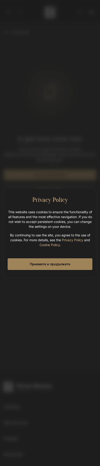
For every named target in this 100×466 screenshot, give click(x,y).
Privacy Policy (72, 240)
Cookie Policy (50, 245)
